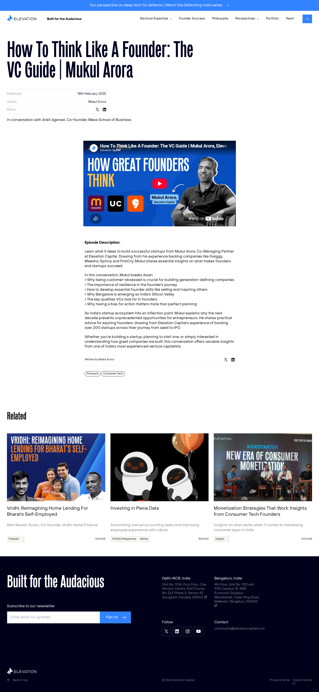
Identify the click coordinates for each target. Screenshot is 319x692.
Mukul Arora (97, 102)
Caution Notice (302, 680)
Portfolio (272, 18)
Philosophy (220, 18)
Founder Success (192, 18)
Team (290, 18)
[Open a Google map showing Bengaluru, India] (215, 605)
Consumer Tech (113, 373)
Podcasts (93, 373)
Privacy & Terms (280, 680)
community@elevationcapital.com (237, 628)
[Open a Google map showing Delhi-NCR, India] (205, 597)
